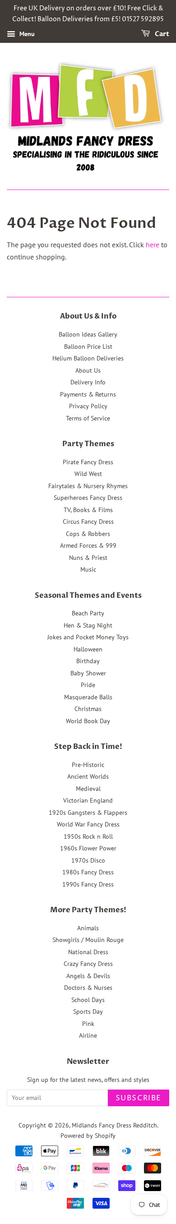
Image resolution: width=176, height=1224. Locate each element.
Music (88, 569)
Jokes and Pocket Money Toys (88, 637)
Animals (88, 928)
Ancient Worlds (88, 776)
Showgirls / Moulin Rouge (88, 940)
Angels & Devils (88, 976)
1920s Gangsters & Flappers (88, 812)
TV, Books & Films (88, 510)
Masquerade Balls (88, 697)
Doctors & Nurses (88, 988)
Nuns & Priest (88, 558)
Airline (88, 1035)
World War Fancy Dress (88, 824)
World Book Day (88, 721)
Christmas (88, 709)
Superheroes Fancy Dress (88, 498)
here (152, 244)
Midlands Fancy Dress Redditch (114, 1125)
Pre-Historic (88, 765)
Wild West (88, 474)
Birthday (88, 661)
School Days (88, 1000)
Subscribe (139, 1098)
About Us (88, 370)
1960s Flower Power (88, 848)
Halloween (88, 649)
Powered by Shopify (88, 1136)
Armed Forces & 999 (88, 545)
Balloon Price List (88, 346)
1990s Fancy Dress (88, 884)
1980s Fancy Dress (88, 872)
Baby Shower (88, 673)
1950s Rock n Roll (88, 836)
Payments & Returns (88, 394)
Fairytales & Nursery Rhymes (88, 486)
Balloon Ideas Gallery (88, 334)
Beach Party (88, 613)
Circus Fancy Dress (88, 521)
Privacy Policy (88, 406)
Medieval (88, 789)
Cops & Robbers (88, 534)
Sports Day (88, 1011)
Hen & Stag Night (88, 625)
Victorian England (88, 800)
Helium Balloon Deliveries (88, 358)
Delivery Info (88, 382)
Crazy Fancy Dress (88, 964)
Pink (88, 1024)
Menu (26, 34)
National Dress (88, 952)
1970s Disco (88, 860)
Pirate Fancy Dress (88, 462)
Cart (161, 34)
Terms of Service (88, 418)
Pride (88, 685)
